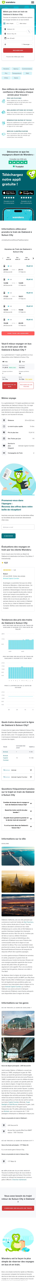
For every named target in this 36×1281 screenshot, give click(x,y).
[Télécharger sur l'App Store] (9, 192)
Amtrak (5, 752)
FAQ (27, 73)
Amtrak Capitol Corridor (11, 578)
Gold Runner (13, 1104)
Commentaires (27, 69)
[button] (32, 2)
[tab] (9, 24)
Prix (6, 73)
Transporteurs (16, 73)
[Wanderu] (8, 2)
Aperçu (16, 69)
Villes (6, 78)
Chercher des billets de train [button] (18, 1208)
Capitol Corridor (13, 1102)
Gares (16, 78)
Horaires (6, 69)
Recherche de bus (10, 385)
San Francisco (28, 922)
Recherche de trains (26, 385)
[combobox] (18, 29)
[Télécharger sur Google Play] (26, 192)
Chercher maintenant (19, 1179)
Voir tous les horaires (18, 333)
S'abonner (8, 536)
